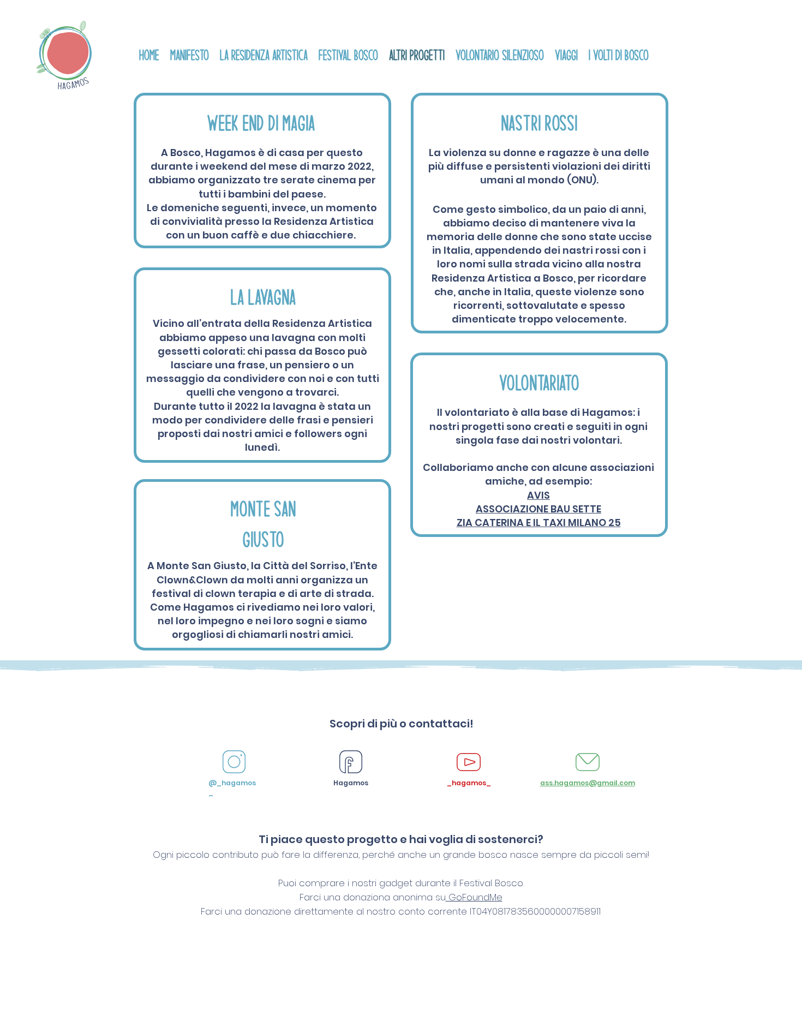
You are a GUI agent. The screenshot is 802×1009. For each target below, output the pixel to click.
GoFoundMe (474, 897)
